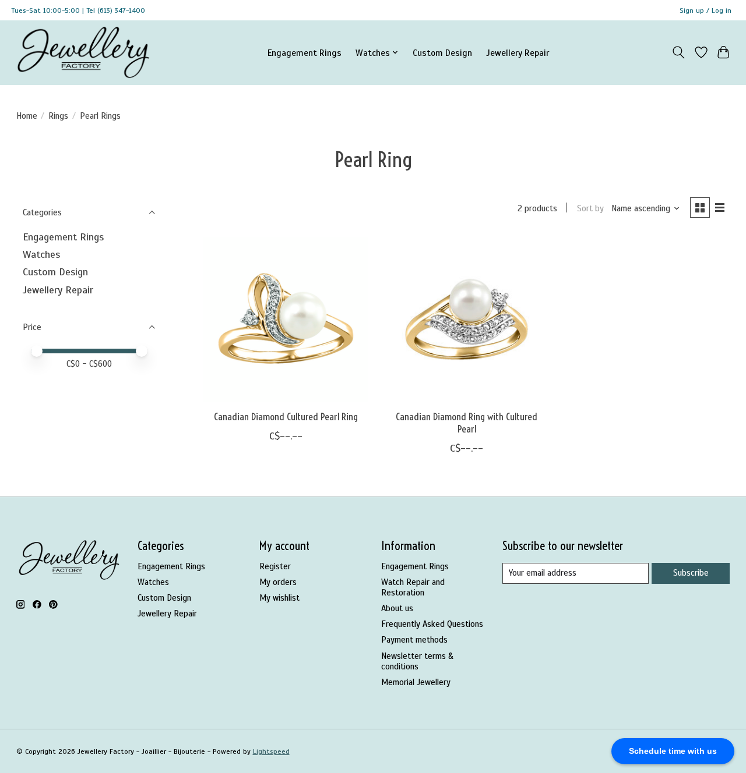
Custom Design (442, 52)
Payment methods (414, 639)
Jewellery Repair (517, 52)
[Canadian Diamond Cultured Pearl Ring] (285, 319)
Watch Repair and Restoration (413, 587)
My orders (278, 582)
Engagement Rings (305, 52)
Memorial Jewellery (416, 682)
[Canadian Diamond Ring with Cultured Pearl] (466, 319)
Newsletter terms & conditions (417, 661)
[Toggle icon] (678, 52)
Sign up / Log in (705, 10)
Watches (41, 254)
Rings (58, 116)
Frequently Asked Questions (432, 624)
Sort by (590, 208)
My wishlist (279, 598)
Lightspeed (271, 751)
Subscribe (691, 573)
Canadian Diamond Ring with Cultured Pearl (466, 422)
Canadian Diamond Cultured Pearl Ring (286, 416)
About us (397, 608)
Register (275, 566)
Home (26, 116)
